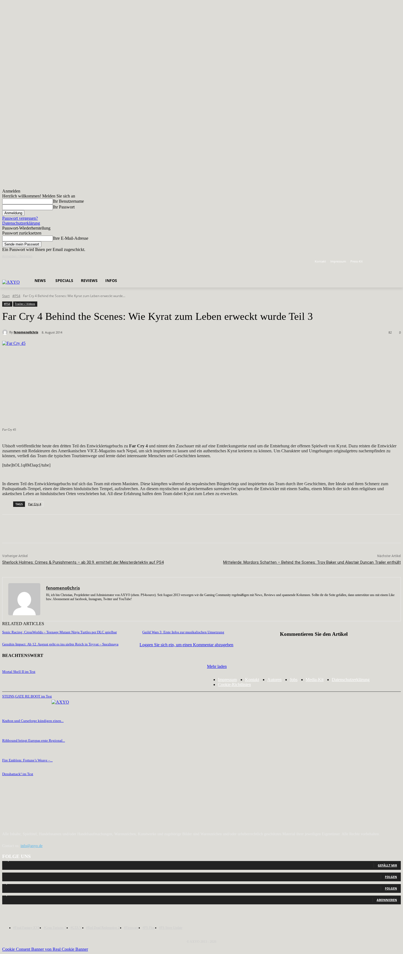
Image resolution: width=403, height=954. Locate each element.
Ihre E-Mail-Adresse (70, 238)
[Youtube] (398, 261)
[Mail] (67, 607)
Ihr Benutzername (68, 201)
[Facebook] (375, 261)
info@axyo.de (31, 846)
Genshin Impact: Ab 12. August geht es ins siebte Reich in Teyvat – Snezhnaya (60, 644)
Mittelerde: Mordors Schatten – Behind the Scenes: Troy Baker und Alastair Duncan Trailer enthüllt (312, 562)
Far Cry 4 (34, 504)
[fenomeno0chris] (5, 332)
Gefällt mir (387, 865)
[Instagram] (382, 261)
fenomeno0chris (26, 332)
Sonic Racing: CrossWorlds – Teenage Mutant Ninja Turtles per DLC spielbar (59, 632)
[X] (390, 261)
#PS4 (16, 295)
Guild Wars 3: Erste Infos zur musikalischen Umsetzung (183, 632)
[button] (116, 266)
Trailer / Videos (25, 304)
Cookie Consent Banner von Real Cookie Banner (45, 949)
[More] (163, 529)
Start (6, 295)
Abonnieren (387, 900)
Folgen (391, 877)
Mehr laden (217, 666)
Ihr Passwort (64, 207)
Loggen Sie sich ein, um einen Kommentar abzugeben (186, 644)
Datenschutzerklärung (21, 223)
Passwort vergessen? (20, 218)
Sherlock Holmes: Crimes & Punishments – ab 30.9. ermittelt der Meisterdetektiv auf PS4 (83, 562)
